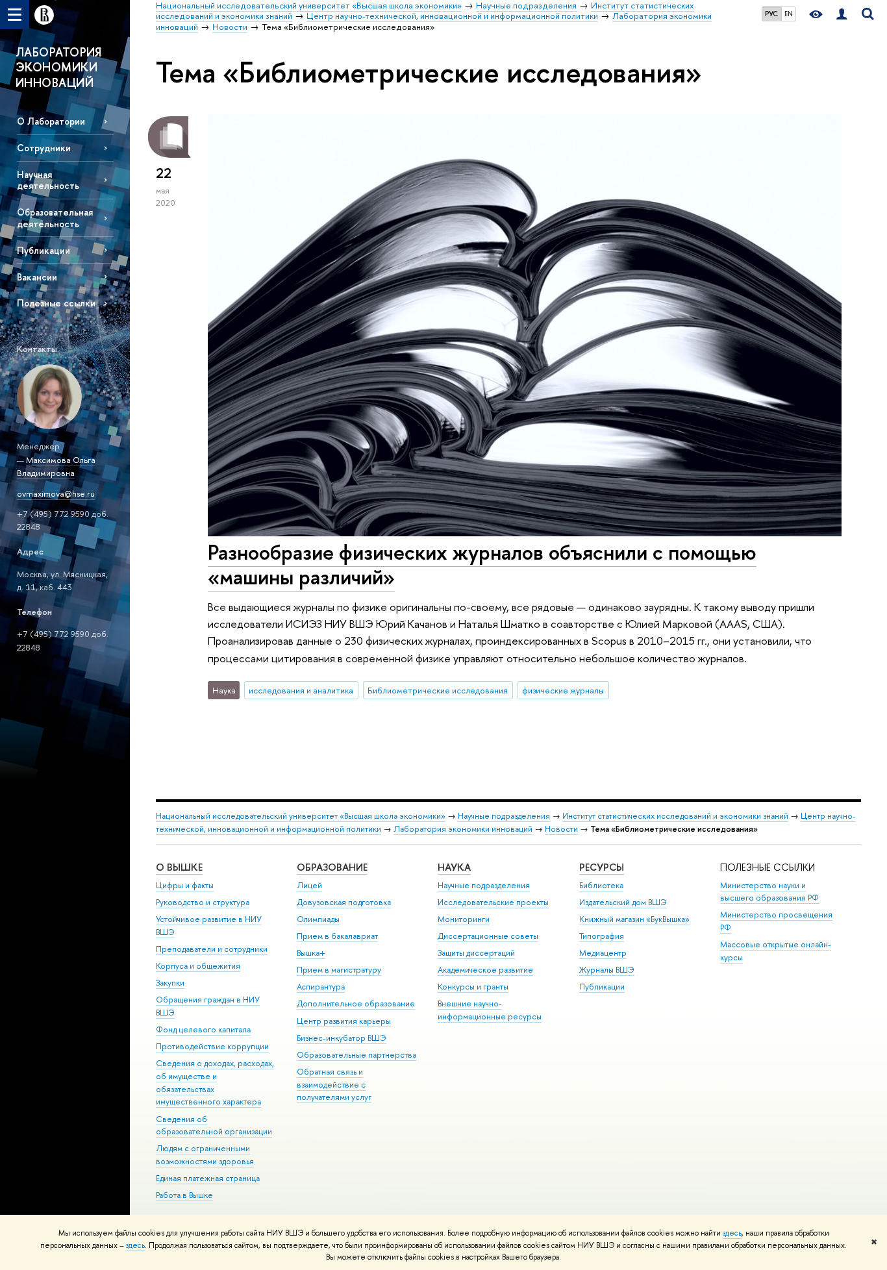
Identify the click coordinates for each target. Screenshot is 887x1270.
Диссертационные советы (488, 935)
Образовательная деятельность (55, 217)
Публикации (43, 250)
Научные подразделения (504, 815)
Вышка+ (311, 952)
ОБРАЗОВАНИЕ (332, 867)
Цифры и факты (185, 885)
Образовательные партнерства (356, 1054)
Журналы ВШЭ (606, 969)
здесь (732, 1233)
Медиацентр (603, 952)
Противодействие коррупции (212, 1046)
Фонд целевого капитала (203, 1029)
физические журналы (563, 690)
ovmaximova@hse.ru (56, 493)
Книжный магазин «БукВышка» (634, 919)
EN (788, 13)
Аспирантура (321, 986)
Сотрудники (44, 148)
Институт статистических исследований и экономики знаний (675, 815)
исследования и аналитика (301, 690)
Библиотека (601, 885)
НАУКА (454, 867)
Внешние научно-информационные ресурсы (490, 1010)
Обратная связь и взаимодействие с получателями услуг (334, 1084)
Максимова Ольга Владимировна (56, 466)
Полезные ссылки (56, 303)
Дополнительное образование (356, 1003)
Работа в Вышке (184, 1195)
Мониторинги (464, 919)
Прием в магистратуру (339, 969)
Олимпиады (318, 919)
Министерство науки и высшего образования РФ (769, 892)
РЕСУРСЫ (601, 867)
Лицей (309, 885)
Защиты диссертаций (476, 952)
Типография (601, 935)
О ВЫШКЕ (179, 867)
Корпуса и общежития (198, 965)
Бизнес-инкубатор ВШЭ (341, 1037)
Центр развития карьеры (344, 1021)
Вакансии (37, 277)
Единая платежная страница (208, 1178)
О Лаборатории (51, 121)
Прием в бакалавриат (337, 935)
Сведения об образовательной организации (214, 1126)
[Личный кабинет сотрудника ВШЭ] (841, 14)
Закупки (170, 982)
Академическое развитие (485, 969)
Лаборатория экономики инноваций (463, 828)
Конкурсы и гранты (473, 986)
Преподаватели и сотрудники (212, 948)
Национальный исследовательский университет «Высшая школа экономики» (300, 815)
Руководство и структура (202, 902)
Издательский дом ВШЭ (623, 902)
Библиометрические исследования (438, 690)
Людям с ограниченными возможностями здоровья (205, 1155)
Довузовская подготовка (344, 902)
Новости (561, 828)
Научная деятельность (48, 180)
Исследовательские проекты (493, 902)
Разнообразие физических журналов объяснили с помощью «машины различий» (482, 564)
